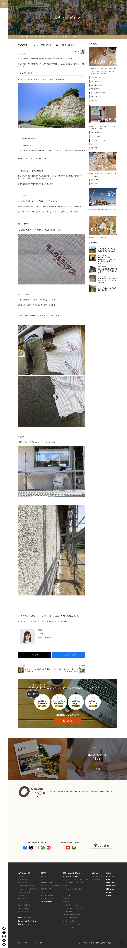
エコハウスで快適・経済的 (28, 889)
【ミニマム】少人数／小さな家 (50, 886)
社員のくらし (67, 886)
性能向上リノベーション (25, 917)
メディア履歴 (110, 882)
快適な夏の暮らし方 (96, 85)
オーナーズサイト (68, 898)
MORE (38, 769)
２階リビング (45, 879)
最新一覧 (43, 876)
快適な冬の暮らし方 (96, 81)
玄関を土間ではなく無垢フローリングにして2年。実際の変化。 (107, 280)
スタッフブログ (111, 876)
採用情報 (109, 895)
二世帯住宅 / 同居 (46, 889)
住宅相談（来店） (111, 886)
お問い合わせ (110, 889)
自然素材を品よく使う (27, 886)
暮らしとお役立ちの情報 (98, 93)
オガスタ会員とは (97, 876)
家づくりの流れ (23, 898)
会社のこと (94, 148)
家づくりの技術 (23, 879)
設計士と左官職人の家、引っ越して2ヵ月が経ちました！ (107, 271)
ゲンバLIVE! (22, 53)
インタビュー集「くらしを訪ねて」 (74, 882)
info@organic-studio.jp (104, 791)
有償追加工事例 (95, 89)
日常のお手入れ (95, 77)
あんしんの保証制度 (24, 905)
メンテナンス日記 (68, 921)
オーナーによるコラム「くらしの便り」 (75, 879)
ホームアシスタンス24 (73, 914)
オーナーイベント (68, 927)
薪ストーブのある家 (47, 898)
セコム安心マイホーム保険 (71, 924)
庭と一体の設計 (25, 892)
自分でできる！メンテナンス (75, 908)
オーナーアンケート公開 (98, 140)
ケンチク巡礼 (95, 183)
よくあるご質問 (23, 911)
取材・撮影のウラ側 (96, 132)
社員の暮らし (95, 100)
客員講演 (109, 879)
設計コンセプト (95, 180)
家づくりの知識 (23, 895)
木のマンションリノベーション (27, 921)
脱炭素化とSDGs (23, 908)
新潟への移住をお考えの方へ (72, 873)
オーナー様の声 (95, 136)
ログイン (94, 882)
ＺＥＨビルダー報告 (24, 902)
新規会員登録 (96, 879)
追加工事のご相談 (71, 917)
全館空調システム (23, 924)
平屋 (42, 892)
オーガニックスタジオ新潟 (25, 37)
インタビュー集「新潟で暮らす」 (73, 889)
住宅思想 (20, 876)
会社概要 (109, 892)
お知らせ (109, 873)
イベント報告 (95, 144)
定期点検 (66, 902)
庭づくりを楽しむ (96, 96)
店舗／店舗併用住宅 (47, 895)
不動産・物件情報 (46, 902)
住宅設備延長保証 (71, 911)
